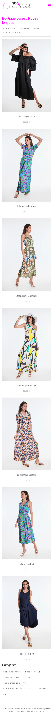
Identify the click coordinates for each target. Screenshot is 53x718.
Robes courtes (11, 672)
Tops (27, 677)
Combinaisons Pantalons (16, 688)
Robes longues (33, 672)
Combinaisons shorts (15, 683)
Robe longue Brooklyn (26, 385)
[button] (49, 5)
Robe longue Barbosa (26, 474)
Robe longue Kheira (26, 116)
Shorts (7, 694)
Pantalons (41, 688)
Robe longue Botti (26, 563)
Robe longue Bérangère (26, 295)
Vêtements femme (29, 28)
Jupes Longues (11, 677)
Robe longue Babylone (26, 206)
